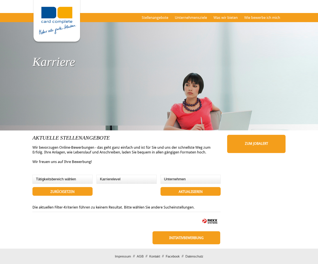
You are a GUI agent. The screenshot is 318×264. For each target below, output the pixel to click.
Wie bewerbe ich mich (262, 17)
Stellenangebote (155, 17)
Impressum (123, 256)
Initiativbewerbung (186, 238)
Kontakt (154, 256)
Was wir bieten (226, 17)
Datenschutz (194, 256)
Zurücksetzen (62, 192)
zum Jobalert (256, 144)
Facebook (173, 256)
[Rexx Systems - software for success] (209, 221)
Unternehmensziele (191, 17)
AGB (140, 256)
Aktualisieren (191, 192)
